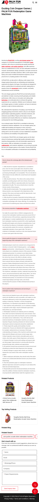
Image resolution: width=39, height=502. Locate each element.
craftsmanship (5, 145)
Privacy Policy (8, 499)
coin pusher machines (17, 66)
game (31, 62)
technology (5, 100)
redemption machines (23, 208)
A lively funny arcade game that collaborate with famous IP (10, 393)
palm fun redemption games (11, 2)
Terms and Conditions (21, 499)
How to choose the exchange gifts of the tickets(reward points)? (17, 161)
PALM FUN (11, 60)
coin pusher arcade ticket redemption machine (18, 436)
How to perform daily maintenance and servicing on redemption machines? (16, 289)
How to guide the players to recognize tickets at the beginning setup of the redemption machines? (16, 239)
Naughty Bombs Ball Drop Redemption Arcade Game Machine (28, 393)
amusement (15, 88)
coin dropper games (25, 60)
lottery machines (6, 66)
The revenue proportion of (15, 208)
